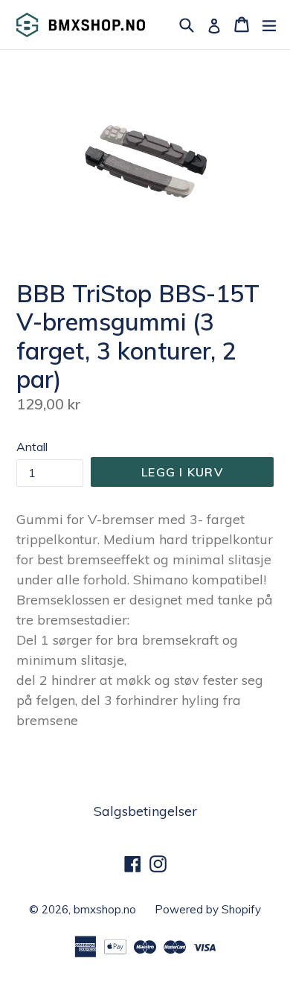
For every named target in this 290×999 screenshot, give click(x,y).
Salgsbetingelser (145, 811)
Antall (32, 446)
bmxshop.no (105, 909)
